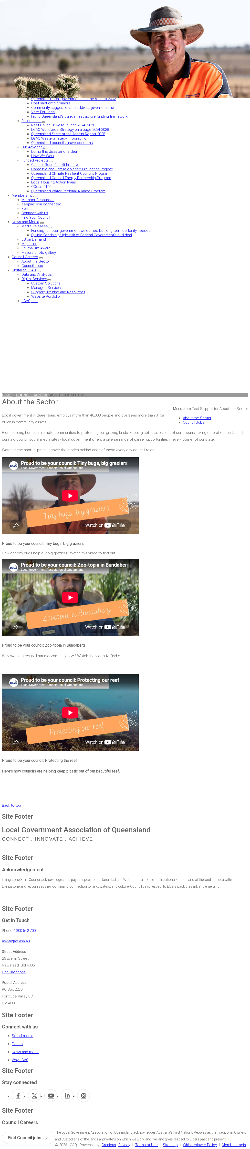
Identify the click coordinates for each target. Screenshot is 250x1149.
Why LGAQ (20, 1060)
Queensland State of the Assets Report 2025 (68, 134)
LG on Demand (33, 239)
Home (7, 395)
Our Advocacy (32, 147)
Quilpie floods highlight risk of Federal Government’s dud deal (81, 235)
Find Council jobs (24, 1137)
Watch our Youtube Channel (50, 1095)
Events (26, 208)
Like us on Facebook (18, 1095)
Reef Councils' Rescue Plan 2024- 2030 (63, 125)
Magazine (29, 244)
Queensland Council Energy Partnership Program (71, 178)
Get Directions (14, 972)
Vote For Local (43, 112)
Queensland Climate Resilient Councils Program (70, 173)
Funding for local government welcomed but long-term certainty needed (91, 230)
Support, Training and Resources (58, 292)
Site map (170, 1145)
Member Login (234, 1145)
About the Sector (35, 261)
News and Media (25, 222)
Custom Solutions (46, 283)
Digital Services (34, 279)
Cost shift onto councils (51, 103)
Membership (22, 195)
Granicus (109, 1145)
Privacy (124, 1145)
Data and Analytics (36, 274)
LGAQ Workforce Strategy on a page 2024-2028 (70, 129)
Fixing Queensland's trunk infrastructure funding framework (79, 116)
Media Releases (34, 226)
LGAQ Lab (29, 301)
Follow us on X (34, 1095)
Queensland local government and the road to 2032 (73, 99)
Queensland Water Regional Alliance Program (68, 191)
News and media (25, 1052)
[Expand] (43, 122)
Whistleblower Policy (200, 1145)
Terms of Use (146, 1145)
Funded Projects (35, 160)
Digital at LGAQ (24, 270)
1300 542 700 (25, 930)
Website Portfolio (45, 296)
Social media (22, 1036)
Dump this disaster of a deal (54, 151)
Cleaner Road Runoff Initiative (55, 165)
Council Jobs (32, 266)
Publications (31, 121)
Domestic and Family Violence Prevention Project (72, 169)
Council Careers (25, 257)
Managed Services (46, 287)
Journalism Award (36, 248)
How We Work (42, 156)
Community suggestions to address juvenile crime (72, 107)
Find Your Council (35, 217)
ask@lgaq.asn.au (16, 941)
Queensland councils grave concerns (62, 143)
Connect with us (34, 213)
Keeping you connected (41, 204)
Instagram (83, 1095)
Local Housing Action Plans (53, 182)
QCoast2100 (41, 186)
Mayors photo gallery (38, 252)
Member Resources (37, 200)
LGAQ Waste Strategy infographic (58, 138)
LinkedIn (67, 1095)
